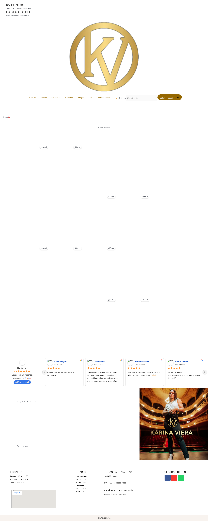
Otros (91, 97)
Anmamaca (99, 361)
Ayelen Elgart (60, 361)
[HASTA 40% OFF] (3, 13)
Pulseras (32, 97)
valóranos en (21, 382)
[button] (115, 97)
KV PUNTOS (15, 5)
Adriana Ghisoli (142, 361)
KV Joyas (22, 368)
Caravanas (56, 97)
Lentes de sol (104, 97)
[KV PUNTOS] (3, 6)
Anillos (44, 97)
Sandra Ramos (181, 361)
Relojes (81, 97)
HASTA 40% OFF (18, 12)
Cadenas (69, 97)
